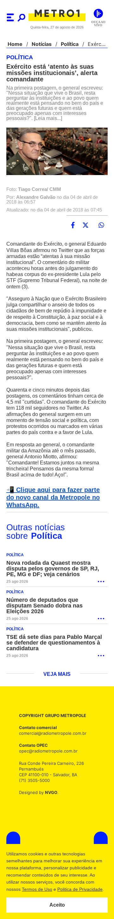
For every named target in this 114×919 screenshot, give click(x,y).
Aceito (57, 905)
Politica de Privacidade (79, 889)
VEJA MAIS (57, 685)
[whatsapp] (101, 230)
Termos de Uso (37, 889)
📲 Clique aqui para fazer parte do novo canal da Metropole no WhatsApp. (55, 514)
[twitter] (85, 230)
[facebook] (72, 230)
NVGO (49, 804)
